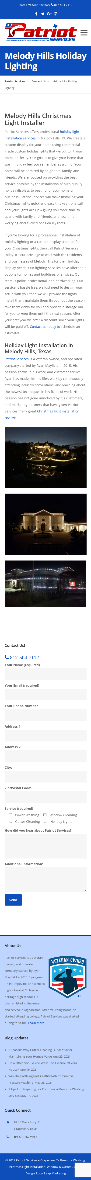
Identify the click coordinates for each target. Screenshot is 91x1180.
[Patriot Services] (41, 26)
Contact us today (43, 326)
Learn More (36, 1023)
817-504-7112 (63, 5)
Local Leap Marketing (51, 1173)
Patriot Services (17, 359)
